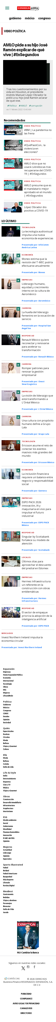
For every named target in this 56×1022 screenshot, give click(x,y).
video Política (32, 126)
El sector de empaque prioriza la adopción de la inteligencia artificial (37, 616)
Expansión (8, 668)
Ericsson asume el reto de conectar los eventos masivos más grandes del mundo (37, 450)
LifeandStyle (8, 695)
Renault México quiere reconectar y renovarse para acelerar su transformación (35, 345)
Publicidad (26, 993)
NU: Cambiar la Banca (28, 952)
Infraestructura (9, 805)
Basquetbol (7, 876)
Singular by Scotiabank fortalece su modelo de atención (35, 540)
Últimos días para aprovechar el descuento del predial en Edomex (36, 565)
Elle (5, 754)
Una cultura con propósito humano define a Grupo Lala (38, 424)
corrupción (36, 105)
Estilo (5, 775)
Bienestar (7, 906)
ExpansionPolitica (34, 966)
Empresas (27, 280)
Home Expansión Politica (13, 674)
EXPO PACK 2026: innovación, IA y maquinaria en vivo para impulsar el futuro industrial (36, 509)
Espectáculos (8, 731)
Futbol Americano (10, 873)
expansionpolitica (28, 966)
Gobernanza (8, 826)
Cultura (6, 749)
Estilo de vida (8, 766)
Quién (6, 728)
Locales (26, 557)
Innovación (7, 835)
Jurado (5, 912)
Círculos (6, 737)
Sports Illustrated (13, 864)
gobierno (15, 18)
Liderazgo (7, 852)
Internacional (8, 680)
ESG (4, 689)
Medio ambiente (9, 820)
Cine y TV (6, 784)
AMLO (24, 105)
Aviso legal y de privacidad (26, 1003)
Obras (5, 686)
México (6, 707)
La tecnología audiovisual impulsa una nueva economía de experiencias (37, 235)
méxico (30, 18)
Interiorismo (8, 811)
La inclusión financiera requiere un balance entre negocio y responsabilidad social (37, 479)
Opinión (6, 719)
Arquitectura (8, 808)
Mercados (7, 633)
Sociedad (7, 722)
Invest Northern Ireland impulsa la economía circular (22, 639)
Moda (5, 740)
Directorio (26, 1013)
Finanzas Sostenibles (11, 832)
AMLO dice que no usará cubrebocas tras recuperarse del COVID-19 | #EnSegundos (38, 169)
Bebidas (6, 897)
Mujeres (6, 692)
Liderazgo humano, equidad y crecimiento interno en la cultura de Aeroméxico (36, 289)
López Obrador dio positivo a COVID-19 (36, 208)
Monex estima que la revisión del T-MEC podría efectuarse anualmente (37, 262)
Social (5, 823)
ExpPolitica (21, 966)
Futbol (5, 867)
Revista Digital (8, 885)
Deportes (7, 781)
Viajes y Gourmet (10, 746)
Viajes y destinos (9, 900)
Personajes (7, 903)
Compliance (26, 998)
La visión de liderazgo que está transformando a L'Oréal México (37, 399)
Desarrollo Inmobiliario (12, 802)
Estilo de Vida (8, 909)
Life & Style (9, 772)
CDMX (5, 713)
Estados (6, 716)
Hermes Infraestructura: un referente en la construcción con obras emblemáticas (36, 586)
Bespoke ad (28, 335)
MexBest (8, 891)
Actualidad (7, 849)
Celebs (6, 763)
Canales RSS (26, 1008)
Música (6, 787)
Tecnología (28, 227)
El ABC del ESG (8, 838)
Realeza (6, 734)
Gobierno (7, 704)
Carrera (26, 308)
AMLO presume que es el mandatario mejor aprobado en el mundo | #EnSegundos (37, 190)
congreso (44, 18)
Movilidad (7, 829)
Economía (27, 255)
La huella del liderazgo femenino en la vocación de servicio (38, 315)
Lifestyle (6, 882)
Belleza (6, 743)
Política (12, 105)
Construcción (8, 799)
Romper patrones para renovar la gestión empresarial (35, 371)
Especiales (7, 858)
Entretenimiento (9, 778)
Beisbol (6, 870)
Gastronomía (8, 894)
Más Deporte (8, 879)
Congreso (7, 710)
